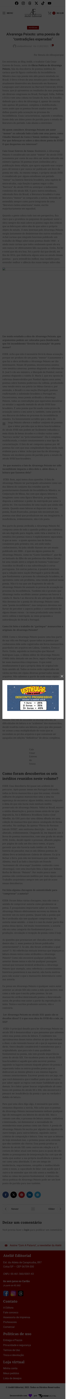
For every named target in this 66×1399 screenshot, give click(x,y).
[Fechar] (62, 676)
